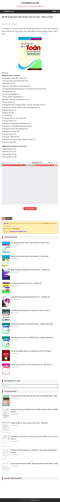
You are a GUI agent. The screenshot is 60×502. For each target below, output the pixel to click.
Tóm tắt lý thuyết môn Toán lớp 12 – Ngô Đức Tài (26, 283)
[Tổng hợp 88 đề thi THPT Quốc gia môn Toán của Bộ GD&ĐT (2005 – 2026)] (6, 400)
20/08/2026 (15, 414)
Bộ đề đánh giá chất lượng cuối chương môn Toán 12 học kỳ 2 (30, 310)
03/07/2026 (15, 272)
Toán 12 (15, 24)
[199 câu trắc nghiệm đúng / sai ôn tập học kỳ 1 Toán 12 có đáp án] (6, 355)
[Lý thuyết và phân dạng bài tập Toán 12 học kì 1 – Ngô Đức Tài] (6, 301)
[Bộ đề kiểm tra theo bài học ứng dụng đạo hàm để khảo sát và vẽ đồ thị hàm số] (6, 440)
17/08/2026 (15, 441)
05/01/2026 (15, 313)
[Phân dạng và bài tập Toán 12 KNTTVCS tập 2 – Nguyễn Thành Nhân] (6, 328)
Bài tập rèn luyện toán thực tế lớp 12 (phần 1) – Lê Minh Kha (29, 256)
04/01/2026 (15, 326)
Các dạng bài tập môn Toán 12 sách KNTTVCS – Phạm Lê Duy (30, 242)
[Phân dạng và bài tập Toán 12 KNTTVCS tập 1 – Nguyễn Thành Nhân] (6, 342)
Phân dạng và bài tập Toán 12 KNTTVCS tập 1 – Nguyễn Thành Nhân (32, 337)
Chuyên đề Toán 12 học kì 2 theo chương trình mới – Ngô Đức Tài (31, 364)
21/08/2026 (15, 398)
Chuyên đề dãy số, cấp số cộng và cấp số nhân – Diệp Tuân (29, 423)
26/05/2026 (15, 299)
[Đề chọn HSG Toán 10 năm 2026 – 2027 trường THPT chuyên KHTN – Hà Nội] (6, 468)
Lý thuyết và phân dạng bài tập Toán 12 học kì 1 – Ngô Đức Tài (30, 297)
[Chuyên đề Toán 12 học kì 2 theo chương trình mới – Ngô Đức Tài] (6, 369)
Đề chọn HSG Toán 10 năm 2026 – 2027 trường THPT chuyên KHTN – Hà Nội (34, 463)
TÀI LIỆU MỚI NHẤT (10, 391)
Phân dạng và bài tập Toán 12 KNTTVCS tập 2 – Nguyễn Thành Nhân (32, 324)
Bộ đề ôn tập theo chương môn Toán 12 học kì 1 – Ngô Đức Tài (30, 270)
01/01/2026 (15, 340)
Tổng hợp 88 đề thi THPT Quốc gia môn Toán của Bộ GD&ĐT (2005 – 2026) (34, 396)
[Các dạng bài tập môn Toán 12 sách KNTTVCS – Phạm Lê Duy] (6, 247)
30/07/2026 (15, 245)
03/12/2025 (15, 353)
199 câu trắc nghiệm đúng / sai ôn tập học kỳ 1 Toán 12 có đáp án (31, 351)
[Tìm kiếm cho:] (30, 386)
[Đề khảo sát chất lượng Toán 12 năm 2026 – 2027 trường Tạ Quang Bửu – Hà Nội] (6, 454)
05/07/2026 (15, 258)
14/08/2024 (7, 24)
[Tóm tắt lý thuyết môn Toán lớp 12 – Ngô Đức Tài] (6, 287)
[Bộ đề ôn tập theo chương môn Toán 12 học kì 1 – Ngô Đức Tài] (6, 274)
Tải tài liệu (30, 208)
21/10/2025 (15, 367)
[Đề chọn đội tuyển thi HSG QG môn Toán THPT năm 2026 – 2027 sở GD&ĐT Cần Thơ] (6, 413)
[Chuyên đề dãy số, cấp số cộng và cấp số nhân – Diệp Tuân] (6, 427)
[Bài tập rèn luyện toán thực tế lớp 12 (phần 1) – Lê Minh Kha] (6, 260)
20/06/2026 (15, 286)
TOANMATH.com (8, 11)
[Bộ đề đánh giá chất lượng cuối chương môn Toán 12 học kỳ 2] (6, 314)
